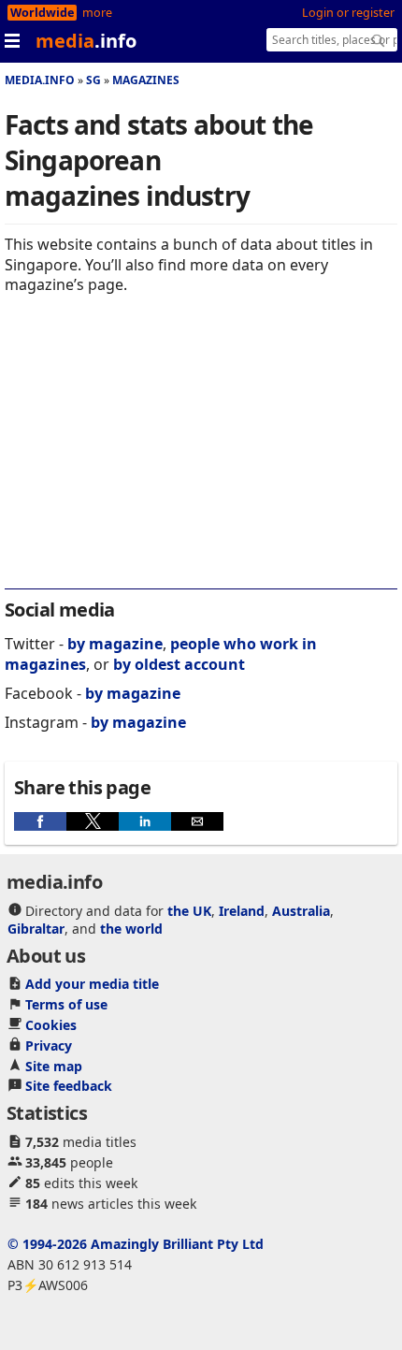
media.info (40, 80)
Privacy (48, 1045)
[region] (201, 454)
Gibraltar (36, 928)
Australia (301, 911)
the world (131, 928)
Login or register (348, 13)
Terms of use (66, 1004)
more (97, 13)
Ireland (242, 911)
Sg (93, 80)
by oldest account (179, 664)
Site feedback (68, 1086)
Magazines (145, 80)
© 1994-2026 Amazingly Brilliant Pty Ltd (135, 1244)
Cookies (51, 1025)
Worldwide (42, 13)
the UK (189, 911)
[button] (40, 821)
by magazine (115, 643)
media (86, 40)
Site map (53, 1066)
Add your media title (92, 984)
